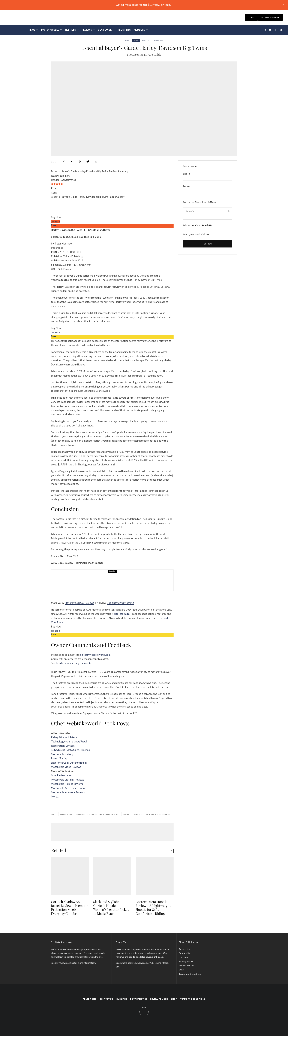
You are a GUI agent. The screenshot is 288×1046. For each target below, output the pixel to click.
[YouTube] (270, 29)
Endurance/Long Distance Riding (69, 762)
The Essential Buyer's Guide (158, 814)
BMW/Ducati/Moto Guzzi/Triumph (70, 749)
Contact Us (184, 953)
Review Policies (186, 965)
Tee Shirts (124, 29)
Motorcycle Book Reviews (79, 602)
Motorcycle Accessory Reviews (68, 788)
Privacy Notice (186, 961)
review (126, 814)
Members (139, 29)
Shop (181, 970)
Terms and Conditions (190, 974)
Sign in (186, 173)
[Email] (96, 161)
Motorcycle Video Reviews (66, 766)
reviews (138, 814)
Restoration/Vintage (63, 745)
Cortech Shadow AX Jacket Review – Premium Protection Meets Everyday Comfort (69, 908)
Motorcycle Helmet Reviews (67, 783)
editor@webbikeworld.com (95, 654)
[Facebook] (265, 29)
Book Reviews (66, 814)
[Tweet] (71, 161)
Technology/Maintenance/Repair (69, 741)
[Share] (63, 161)
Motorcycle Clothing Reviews (67, 779)
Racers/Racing (59, 758)
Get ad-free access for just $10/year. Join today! (144, 4)
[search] (229, 211)
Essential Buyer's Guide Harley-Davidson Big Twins (97, 814)
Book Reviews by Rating (120, 602)
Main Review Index (61, 775)
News (31, 29)
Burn (127, 40)
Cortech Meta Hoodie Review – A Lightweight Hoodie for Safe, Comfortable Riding (153, 908)
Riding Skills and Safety (64, 737)
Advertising (184, 949)
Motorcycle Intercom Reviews (68, 792)
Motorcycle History (62, 754)
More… (55, 796)
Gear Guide (105, 29)
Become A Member (270, 17)
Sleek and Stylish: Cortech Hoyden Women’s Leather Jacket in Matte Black (111, 908)
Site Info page (121, 613)
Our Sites (183, 957)
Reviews (87, 29)
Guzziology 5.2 (82, 582)
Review (136, 40)
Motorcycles (50, 29)
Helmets (70, 29)
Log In (251, 17)
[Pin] (80, 161)
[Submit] (88, 161)
